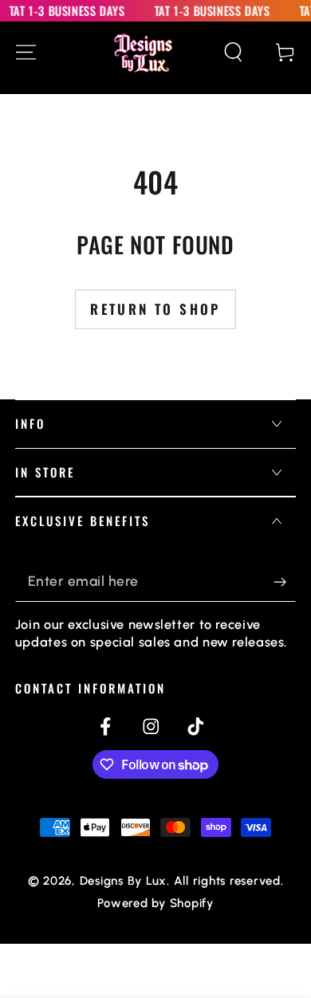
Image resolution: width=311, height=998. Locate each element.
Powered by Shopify (155, 903)
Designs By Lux (123, 881)
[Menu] (26, 52)
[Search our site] (233, 52)
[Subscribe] (285, 581)
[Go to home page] (143, 53)
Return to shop (155, 309)
